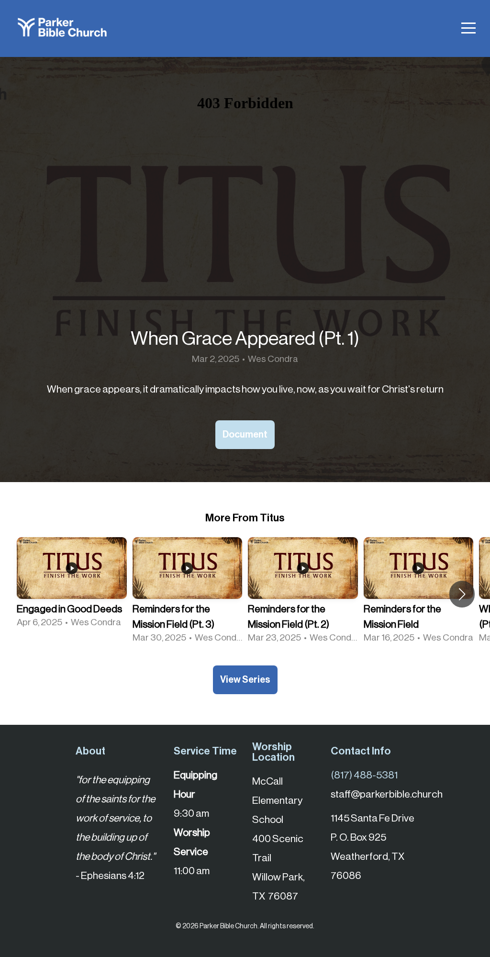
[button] (462, 594)
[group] (72, 586)
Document (245, 434)
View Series (245, 680)
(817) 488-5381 (364, 775)
